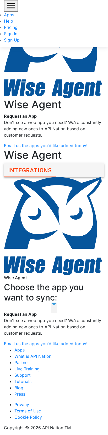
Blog (18, 387)
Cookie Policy (28, 417)
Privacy (21, 404)
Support (22, 375)
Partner (21, 362)
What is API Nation (32, 356)
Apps (9, 14)
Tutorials (22, 381)
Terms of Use (27, 410)
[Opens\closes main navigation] (11, 6)
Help (8, 21)
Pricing (11, 27)
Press (19, 394)
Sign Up (12, 40)
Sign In (10, 33)
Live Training (27, 368)
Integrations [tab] (30, 170)
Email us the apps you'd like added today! (45, 145)
